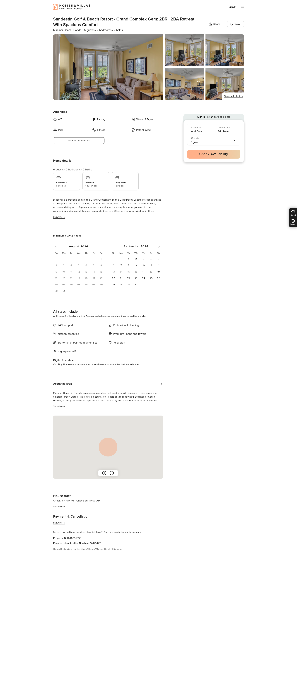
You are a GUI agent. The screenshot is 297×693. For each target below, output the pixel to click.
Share (216, 24)
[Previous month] (56, 246)
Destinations (66, 549)
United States (80, 549)
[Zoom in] (104, 473)
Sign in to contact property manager (122, 532)
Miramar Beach (103, 549)
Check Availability (213, 154)
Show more (59, 217)
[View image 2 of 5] (184, 50)
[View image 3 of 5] (224, 50)
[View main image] (108, 67)
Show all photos (233, 96)
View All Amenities (79, 140)
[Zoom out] (111, 473)
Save (238, 24)
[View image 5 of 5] (224, 84)
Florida (91, 549)
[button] (64, 291)
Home (56, 549)
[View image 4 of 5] (184, 84)
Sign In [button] (232, 7)
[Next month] (159, 246)
